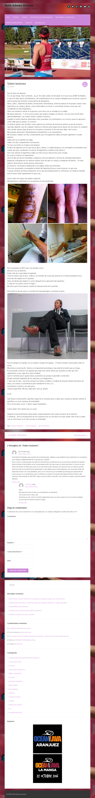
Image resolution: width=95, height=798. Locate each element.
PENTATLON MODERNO (14, 23)
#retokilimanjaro (81, 435)
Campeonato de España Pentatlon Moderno (24, 658)
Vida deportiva (40, 23)
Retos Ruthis (13, 685)
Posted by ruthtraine (16, 426)
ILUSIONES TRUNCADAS (17, 435)
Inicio (8, 17)
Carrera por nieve (15, 662)
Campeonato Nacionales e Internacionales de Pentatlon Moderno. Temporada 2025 (38, 603)
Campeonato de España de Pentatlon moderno (25, 610)
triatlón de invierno (15, 705)
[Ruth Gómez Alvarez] (47, 52)
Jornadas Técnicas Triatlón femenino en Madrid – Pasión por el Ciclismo (35, 636)
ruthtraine (28, 484)
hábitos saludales (15, 673)
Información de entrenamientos (42, 17)
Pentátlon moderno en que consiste (21, 614)
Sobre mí (28, 23)
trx (10, 709)
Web (9, 561)
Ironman (12, 677)
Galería (24, 17)
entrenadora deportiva (17, 669)
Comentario (11, 516)
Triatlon (11, 701)
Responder (16, 482)
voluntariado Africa (15, 712)
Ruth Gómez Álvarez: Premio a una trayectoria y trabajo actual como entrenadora (37, 599)
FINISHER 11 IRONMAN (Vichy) (25, 640)
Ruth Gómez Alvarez (19, 5)
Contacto (16, 17)
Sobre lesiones (25, 628)
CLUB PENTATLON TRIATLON (18, 606)
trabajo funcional (15, 697)
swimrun (12, 693)
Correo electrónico (14, 552)
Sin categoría (31, 426)
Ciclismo (12, 666)
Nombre (10, 543)
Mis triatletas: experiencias (65, 17)
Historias (19, 644)
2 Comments (44, 426)
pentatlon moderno (16, 681)
